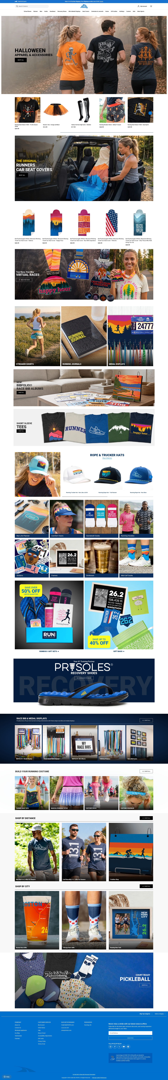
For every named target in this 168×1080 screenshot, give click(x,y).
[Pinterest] (128, 1047)
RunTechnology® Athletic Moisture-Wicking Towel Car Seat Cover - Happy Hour (55, 239)
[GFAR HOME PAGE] (84, 6)
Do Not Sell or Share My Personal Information (84, 1074)
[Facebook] (115, 1047)
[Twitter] (119, 1047)
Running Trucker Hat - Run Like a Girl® (77, 492)
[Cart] (151, 6)
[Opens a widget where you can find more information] (6, 1077)
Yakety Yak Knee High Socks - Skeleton (81, 124)
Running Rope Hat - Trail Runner (108, 492)
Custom (128, 11)
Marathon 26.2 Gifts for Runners (26, 879)
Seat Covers (85, 11)
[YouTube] (124, 1047)
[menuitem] (142, 6)
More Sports (140, 11)
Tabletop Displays (105, 759)
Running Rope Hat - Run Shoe (138, 492)
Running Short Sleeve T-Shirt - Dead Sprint (138, 124)
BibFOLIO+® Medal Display (24, 759)
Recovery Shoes (62, 11)
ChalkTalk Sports (22, 1)
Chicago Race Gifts (69, 947)
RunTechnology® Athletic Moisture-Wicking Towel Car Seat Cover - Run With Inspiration (83, 239)
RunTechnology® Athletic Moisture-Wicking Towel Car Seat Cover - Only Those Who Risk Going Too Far (139, 240)
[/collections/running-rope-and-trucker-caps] (37, 474)
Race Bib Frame (132, 759)
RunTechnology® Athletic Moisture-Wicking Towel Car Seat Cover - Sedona (27, 239)
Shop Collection (107, 458)
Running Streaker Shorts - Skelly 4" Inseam (110, 124)
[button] (27, 11)
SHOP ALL (147, 720)
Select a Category (159, 1013)
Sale (134, 11)
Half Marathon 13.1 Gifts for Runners (74, 879)
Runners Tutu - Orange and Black (51, 124)
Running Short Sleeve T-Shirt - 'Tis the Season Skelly (26, 125)
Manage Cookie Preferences (99, 1077)
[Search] (17, 6)
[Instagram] (110, 1047)
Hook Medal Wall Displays (51, 759)
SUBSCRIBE (130, 1038)
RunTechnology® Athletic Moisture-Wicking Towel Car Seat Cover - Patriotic (111, 239)
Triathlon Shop (114, 879)
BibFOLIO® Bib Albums (79, 759)
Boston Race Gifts (21, 947)
